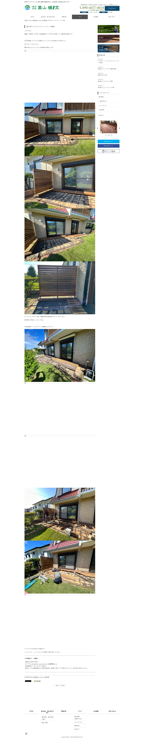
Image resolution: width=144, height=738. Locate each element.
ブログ (30, 20)
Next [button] (119, 128)
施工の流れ (45, 722)
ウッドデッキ (40, 20)
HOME (26, 20)
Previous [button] (97, 128)
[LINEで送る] (37, 681)
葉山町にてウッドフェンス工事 (106, 86)
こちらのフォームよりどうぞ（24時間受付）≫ (44, 664)
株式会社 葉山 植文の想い (47, 712)
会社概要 (96, 711)
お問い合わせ (112, 711)
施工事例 (35, 20)
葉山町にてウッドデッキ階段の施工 (107, 68)
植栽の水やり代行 (102, 74)
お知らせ (101, 115)
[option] (108, 128)
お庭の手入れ (103, 101)
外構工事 (45, 20)
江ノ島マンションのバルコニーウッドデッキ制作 (108, 61)
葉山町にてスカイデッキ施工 (105, 80)
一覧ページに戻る (59, 685)
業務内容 (63, 711)
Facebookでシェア (108, 145)
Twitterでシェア (109, 141)
